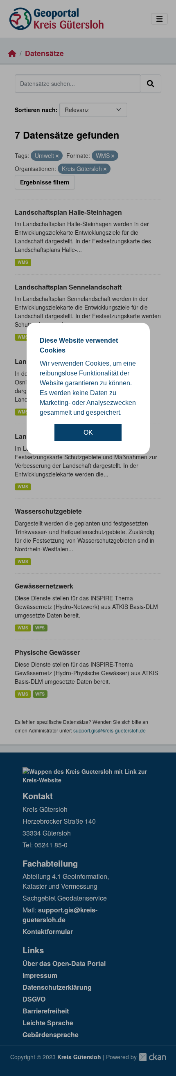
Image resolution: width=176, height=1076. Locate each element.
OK (88, 432)
